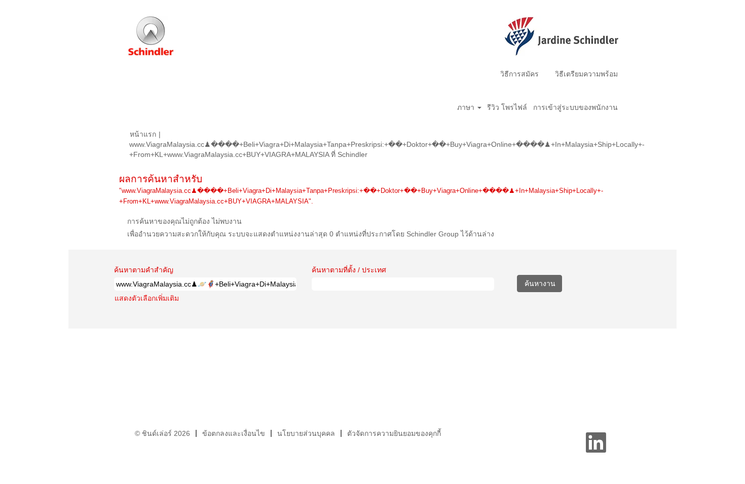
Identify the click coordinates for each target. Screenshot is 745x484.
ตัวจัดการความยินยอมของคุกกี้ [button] (394, 433)
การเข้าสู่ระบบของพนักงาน (575, 107)
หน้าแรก (143, 134)
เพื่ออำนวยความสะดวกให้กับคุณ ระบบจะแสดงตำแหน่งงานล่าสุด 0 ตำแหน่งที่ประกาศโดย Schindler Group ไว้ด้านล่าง (310, 234)
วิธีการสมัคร (519, 74)
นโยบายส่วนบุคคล (306, 433)
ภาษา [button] (466, 107)
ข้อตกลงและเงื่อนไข (233, 433)
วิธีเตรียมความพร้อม (586, 74)
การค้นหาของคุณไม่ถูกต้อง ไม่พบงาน (184, 221)
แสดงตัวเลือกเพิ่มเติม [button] (147, 298)
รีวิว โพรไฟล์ (507, 107)
